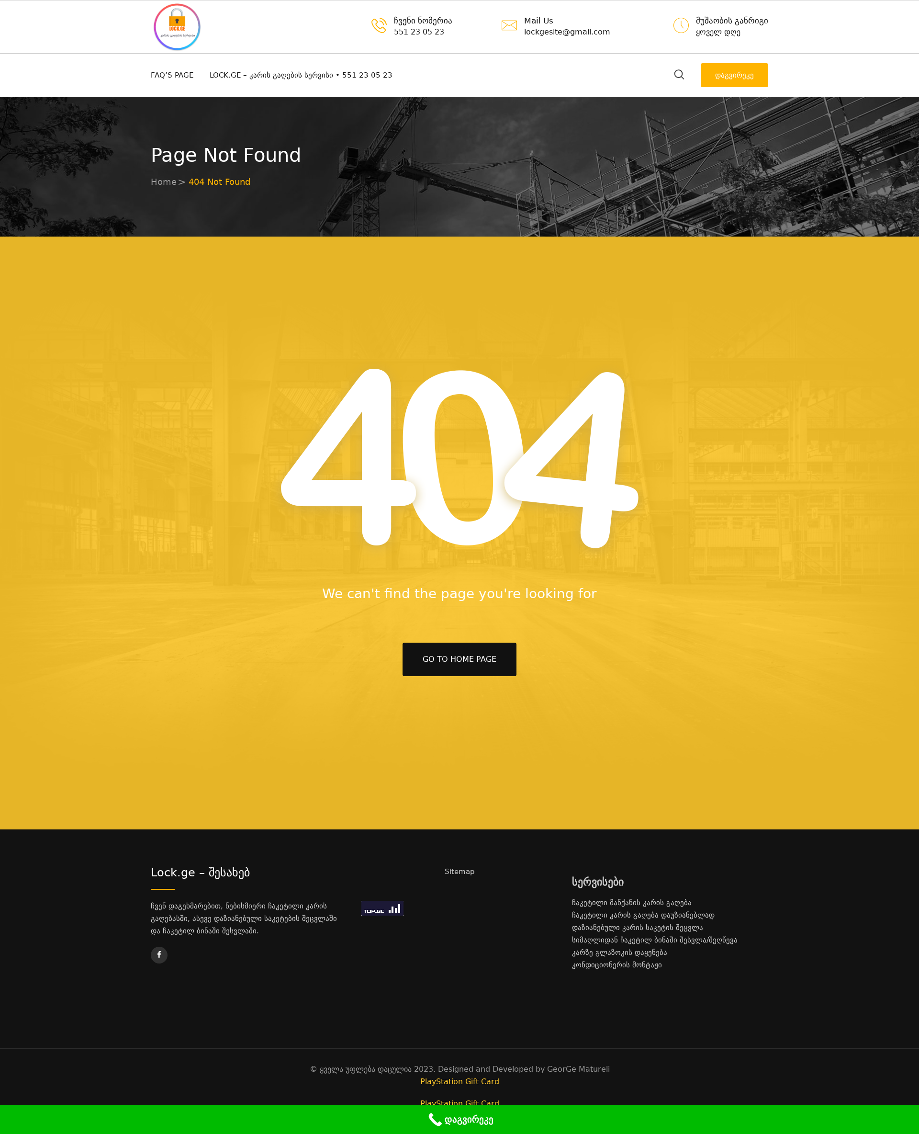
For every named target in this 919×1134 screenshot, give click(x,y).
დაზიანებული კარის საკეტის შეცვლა (637, 927)
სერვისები (598, 882)
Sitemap (460, 871)
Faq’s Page (172, 75)
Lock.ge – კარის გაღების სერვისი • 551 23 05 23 (301, 75)
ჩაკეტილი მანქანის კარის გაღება (632, 902)
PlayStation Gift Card (459, 1081)
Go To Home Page (459, 659)
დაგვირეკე (734, 75)
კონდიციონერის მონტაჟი (617, 965)
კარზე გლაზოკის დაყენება (619, 952)
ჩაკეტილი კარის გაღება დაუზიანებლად (643, 915)
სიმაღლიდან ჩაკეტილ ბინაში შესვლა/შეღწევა (655, 940)
